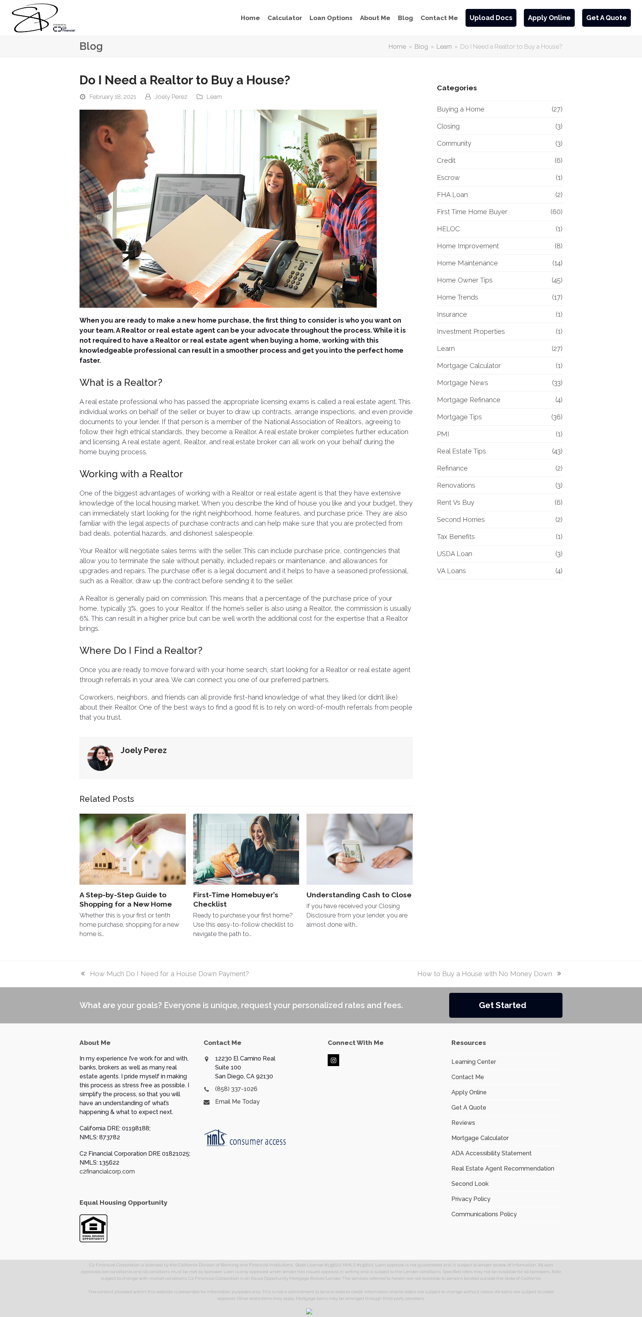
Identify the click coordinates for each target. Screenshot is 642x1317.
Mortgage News (462, 383)
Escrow (448, 177)
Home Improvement (468, 246)
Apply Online (469, 1092)
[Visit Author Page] (100, 757)
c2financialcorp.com (107, 1171)
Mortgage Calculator (469, 365)
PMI (443, 434)
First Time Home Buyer (472, 212)
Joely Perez (171, 96)
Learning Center (473, 1061)
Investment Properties (471, 331)
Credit (446, 160)
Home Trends (457, 297)
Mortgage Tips (459, 417)
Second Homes (461, 519)
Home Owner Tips (465, 280)
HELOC (448, 229)
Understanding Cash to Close (359, 895)
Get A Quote (468, 1107)
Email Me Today (237, 1101)
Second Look (470, 1183)
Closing (448, 126)
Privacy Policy (470, 1199)
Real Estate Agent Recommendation (502, 1168)
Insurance (452, 314)
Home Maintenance (467, 263)
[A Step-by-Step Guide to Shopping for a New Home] (133, 849)
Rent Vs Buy (455, 502)
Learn (214, 96)
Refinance (452, 468)
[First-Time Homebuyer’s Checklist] (246, 849)
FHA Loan (452, 194)
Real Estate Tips (461, 451)
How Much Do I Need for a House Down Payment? (164, 974)
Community (454, 143)
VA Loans (451, 571)
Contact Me (467, 1077)
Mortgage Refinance (468, 400)
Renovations (456, 485)
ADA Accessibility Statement (491, 1153)
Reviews (463, 1122)
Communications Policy (484, 1214)
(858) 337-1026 (236, 1088)
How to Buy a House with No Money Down (484, 974)
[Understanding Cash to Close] (360, 849)
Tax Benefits (456, 536)
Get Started (502, 1005)
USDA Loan (454, 554)
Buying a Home (460, 109)
